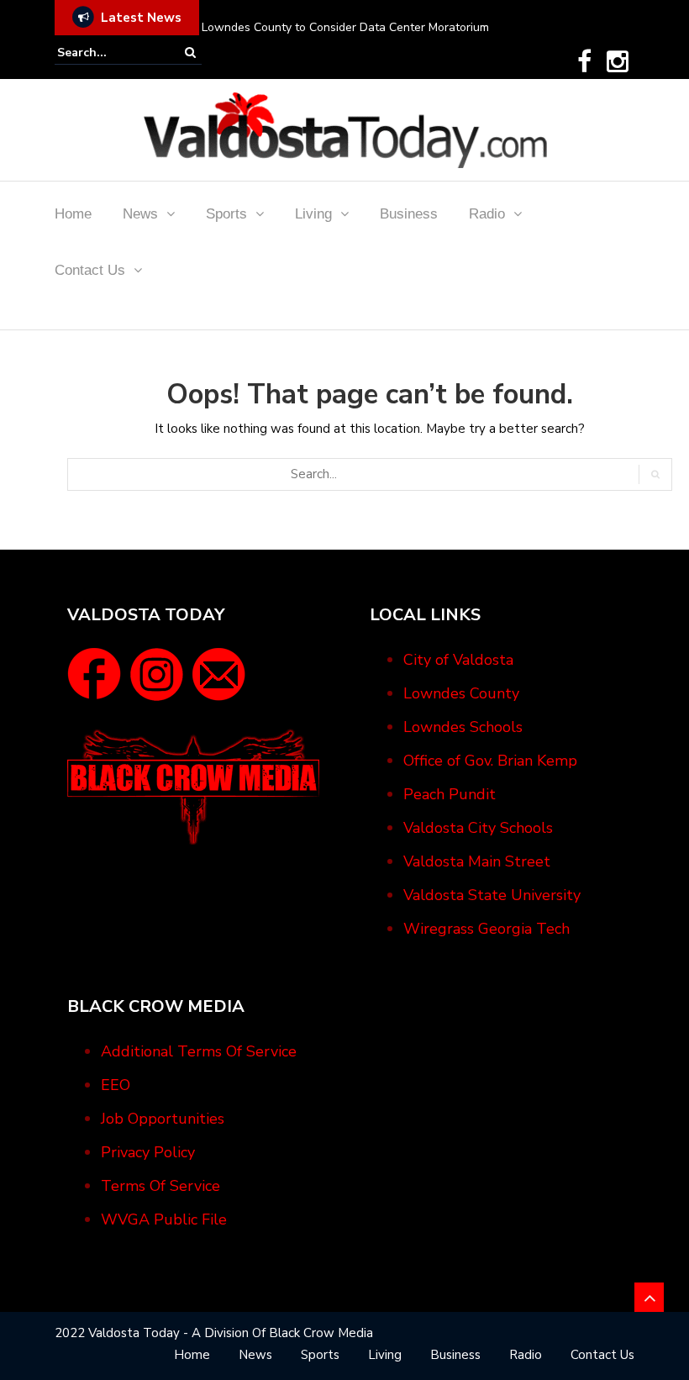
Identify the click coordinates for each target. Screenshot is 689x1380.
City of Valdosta (458, 660)
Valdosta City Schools (478, 828)
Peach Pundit (449, 794)
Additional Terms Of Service (199, 1051)
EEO (115, 1085)
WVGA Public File (164, 1219)
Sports (226, 214)
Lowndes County (461, 693)
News (140, 214)
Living (313, 214)
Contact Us (90, 270)
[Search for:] (108, 52)
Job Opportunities (162, 1119)
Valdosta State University (492, 895)
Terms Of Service (160, 1186)
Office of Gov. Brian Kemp (490, 761)
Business (409, 214)
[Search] (190, 52)
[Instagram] (617, 61)
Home (73, 214)
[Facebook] (584, 61)
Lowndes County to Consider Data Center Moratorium (345, 27)
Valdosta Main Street (476, 861)
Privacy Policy (148, 1152)
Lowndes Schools (463, 727)
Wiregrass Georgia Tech (486, 929)
